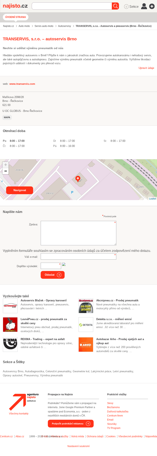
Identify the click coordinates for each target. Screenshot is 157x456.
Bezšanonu (113, 407)
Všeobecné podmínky (130, 436)
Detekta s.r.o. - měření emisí (114, 319)
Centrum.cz (6, 436)
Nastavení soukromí (78, 446)
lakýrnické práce (101, 371)
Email (110, 419)
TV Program (113, 428)
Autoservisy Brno (13, 371)
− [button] (5, 171)
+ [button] (5, 164)
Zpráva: (33, 224)
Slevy (110, 403)
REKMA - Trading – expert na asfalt (43, 339)
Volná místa (77, 436)
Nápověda (151, 436)
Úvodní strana (15, 17)
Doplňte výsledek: (27, 266)
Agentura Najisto (23, 402)
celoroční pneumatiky (58, 371)
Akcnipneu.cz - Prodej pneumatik (117, 300)
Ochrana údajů (95, 436)
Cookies (111, 436)
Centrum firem (115, 415)
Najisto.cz (17, 6)
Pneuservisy (31, 375)
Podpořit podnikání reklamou (67, 423)
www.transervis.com (22, 83)
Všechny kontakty (18, 413)
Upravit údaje (146, 67)
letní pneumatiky (123, 371)
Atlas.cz (20, 436)
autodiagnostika (34, 371)
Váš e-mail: (31, 256)
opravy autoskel (12, 375)
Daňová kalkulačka (117, 411)
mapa (7, 117)
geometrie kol (81, 371)
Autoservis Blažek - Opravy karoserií (44, 300)
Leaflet (152, 198)
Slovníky (112, 424)
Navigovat (19, 190)
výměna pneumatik (51, 375)
